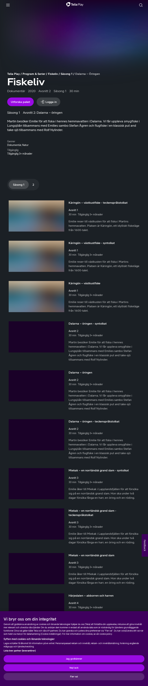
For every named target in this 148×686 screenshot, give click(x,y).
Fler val (74, 676)
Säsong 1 (67, 73)
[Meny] (8, 5)
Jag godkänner (74, 658)
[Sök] (140, 5)
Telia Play (13, 73)
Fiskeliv (53, 73)
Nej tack (74, 667)
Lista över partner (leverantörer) (20, 650)
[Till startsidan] (74, 5)
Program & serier (34, 73)
